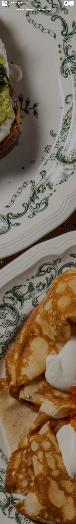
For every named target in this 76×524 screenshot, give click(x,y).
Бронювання (19, 9)
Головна (5, 9)
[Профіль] (66, 3)
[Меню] (71, 3)
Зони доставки (31, 9)
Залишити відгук (44, 9)
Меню (12, 9)
